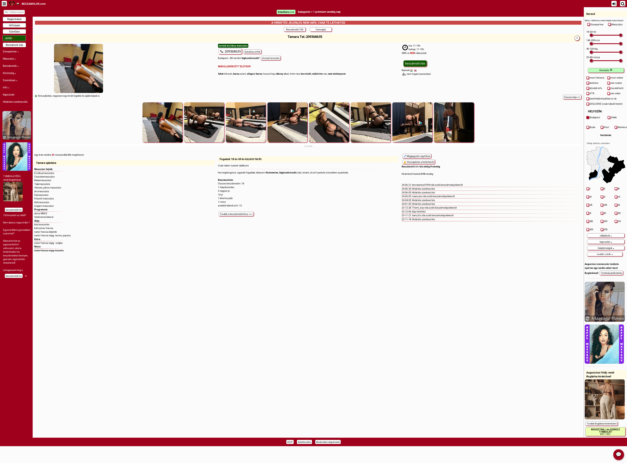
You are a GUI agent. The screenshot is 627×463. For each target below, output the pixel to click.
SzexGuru (14, 31)
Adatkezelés (304, 442)
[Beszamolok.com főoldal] (12, 3)
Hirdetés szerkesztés (15, 101)
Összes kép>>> (572, 97)
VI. (619, 196)
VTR (592, 93)
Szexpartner (10, 51)
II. (604, 188)
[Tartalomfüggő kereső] (622, 3)
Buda (592, 127)
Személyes (9, 80)
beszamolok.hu (14, 210)
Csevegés (321, 29)
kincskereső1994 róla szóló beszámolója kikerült (437, 185)
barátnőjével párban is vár (603, 98)
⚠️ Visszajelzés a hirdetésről (418, 162)
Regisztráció (14, 19)
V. (605, 196)
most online (617, 77)
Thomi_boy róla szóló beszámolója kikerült (434, 207)
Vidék (614, 117)
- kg (592, 49)
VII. (591, 205)
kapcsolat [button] (605, 242)
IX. (619, 205)
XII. (619, 213)
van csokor (616, 83)
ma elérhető (617, 88)
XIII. (591, 221)
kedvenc (594, 83)
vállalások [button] (605, 235)
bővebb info (596, 88)
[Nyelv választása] (17, 3)
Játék (9, 38)
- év (591, 32)
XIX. (592, 229)
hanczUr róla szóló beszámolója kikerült (433, 215)
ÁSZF (290, 442)
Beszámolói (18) (294, 29)
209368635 (232, 51)
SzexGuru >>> (286, 12)
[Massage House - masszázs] (16, 139)
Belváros (622, 127)
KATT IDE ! (605, 431)
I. (590, 188)
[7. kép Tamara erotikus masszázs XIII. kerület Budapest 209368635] (412, 122)
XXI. (606, 229)
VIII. (605, 205)
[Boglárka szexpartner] (13, 200)
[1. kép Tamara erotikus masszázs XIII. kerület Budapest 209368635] (162, 122)
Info (5, 87)
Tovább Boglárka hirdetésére (602, 423)
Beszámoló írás (14, 45)
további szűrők (604, 254)
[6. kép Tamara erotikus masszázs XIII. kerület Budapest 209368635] (371, 122)
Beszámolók (10, 65)
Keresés (605, 70)
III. (619, 188)
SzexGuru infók (252, 51)
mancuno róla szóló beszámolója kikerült (433, 196)
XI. (605, 213)
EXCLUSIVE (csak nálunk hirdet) (606, 104)
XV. (619, 221)
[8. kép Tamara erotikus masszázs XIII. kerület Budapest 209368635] (454, 122)
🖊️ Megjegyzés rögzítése (416, 156)
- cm (593, 40)
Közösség (9, 73)
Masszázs (9, 58)
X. (591, 213)
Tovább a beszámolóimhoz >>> (236, 214)
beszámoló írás (415, 63)
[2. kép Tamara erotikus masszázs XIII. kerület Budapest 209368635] (204, 122)
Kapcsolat (9, 94)
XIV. (606, 221)
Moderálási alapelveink (328, 442)
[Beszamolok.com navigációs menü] (4, 3)
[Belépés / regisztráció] (614, 3)
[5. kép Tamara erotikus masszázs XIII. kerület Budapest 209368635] (329, 122)
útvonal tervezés (271, 58)
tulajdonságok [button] (605, 248)
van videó (615, 93)
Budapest (595, 117)
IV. (591, 196)
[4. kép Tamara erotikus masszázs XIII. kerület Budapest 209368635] (287, 122)
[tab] (606, 235)
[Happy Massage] (16, 170)
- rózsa (593, 57)
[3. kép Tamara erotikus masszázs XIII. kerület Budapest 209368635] (246, 122)
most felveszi (597, 77)
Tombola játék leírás (611, 273)
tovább (308, 146)
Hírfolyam (14, 25)
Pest (606, 127)
